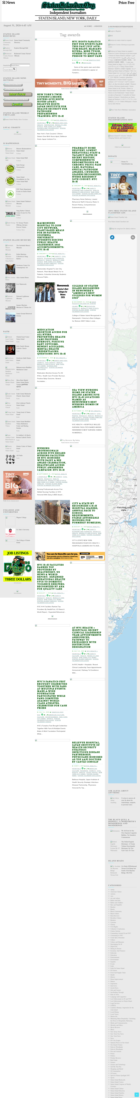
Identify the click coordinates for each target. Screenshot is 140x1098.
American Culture (56, 715)
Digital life (113, 946)
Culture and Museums (117, 942)
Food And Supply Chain (118, 973)
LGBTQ (113, 1005)
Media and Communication (118, 1023)
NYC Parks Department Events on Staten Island (23, 190)
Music (112, 1029)
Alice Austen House (22, 277)
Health (40, 125)
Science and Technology (48, 128)
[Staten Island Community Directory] (8, 42)
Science (112, 1062)
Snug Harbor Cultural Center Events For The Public (23, 213)
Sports (50, 718)
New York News (115, 1036)
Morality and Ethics (81, 192)
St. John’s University (22, 529)
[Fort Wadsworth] (10, 288)
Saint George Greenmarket (20, 166)
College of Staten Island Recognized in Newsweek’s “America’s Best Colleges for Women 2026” (87, 292)
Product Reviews (115, 1058)
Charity (92, 188)
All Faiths (19, 455)
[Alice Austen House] (10, 278)
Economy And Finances (82, 190)
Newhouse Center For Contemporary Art (23, 266)
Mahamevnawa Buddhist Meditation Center (24, 368)
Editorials (113, 953)
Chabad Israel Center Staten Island (22, 338)
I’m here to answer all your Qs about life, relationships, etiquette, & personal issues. (128, 801)
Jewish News (114, 988)
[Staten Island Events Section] (13, 89)
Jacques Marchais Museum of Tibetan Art (23, 306)
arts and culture (115, 898)
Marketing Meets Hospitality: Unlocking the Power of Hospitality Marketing (122, 1020)
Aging (112, 889)
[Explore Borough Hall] (8, 49)
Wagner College (21, 517)
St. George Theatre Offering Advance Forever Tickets (22, 225)
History (112, 977)
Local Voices (92, 772)
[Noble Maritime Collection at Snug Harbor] (10, 257)
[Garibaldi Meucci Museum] (10, 247)
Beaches (112, 907)
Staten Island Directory (117, 1091)
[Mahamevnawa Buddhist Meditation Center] (10, 371)
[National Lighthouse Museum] (10, 298)
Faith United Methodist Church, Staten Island (23, 395)
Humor (112, 981)
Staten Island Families (91, 193)
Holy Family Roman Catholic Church (22, 347)
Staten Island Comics (116, 1082)
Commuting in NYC (116, 935)
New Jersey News (115, 1032)
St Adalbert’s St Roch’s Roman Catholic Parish (23, 436)
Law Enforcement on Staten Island (121, 1001)
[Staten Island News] (12, 84)
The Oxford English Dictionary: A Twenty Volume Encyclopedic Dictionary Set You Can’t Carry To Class (128, 846)
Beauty (112, 909)
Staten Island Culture (116, 1089)
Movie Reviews (115, 1027)
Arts (111, 896)
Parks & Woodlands (116, 1047)
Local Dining (114, 1012)
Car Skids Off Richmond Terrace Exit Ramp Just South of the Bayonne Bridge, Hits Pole (129, 869)
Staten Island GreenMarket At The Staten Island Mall (22, 179)
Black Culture (114, 914)
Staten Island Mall (22, 158)
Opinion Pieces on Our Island (119, 1043)
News (23, 230)
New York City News (52, 126)
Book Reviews (114, 916)
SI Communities (115, 1071)
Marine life (113, 1016)
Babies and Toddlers (116, 903)
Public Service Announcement (11, 501)
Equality (41, 260)
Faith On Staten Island (117, 968)
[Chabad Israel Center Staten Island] (10, 339)
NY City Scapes (115, 1040)
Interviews (113, 986)
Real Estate (113, 1060)
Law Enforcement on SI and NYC (120, 999)
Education (90, 306)
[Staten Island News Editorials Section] (15, 99)
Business (84, 770)
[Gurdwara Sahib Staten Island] (10, 360)
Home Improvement (116, 979)
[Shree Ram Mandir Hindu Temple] (10, 382)
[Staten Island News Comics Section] (17, 104)
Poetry (112, 1054)
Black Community (116, 911)
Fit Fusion (113, 970)
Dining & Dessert (115, 949)
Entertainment (51, 717)
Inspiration (49, 125)
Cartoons (113, 922)
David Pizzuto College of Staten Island (84, 304)
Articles (87, 63)
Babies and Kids (60, 123)
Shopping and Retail (116, 1069)
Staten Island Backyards (117, 1080)
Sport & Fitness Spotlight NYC (120, 1075)
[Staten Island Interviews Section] (17, 94)
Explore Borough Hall (21, 48)
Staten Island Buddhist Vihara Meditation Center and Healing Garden (23, 424)
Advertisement (17, 134)
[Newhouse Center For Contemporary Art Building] (10, 269)
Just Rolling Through (117, 992)
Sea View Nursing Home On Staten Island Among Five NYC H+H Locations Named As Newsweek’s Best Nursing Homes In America (86, 398)
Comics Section (115, 931)
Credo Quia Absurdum (117, 938)
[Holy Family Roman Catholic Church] (10, 350)
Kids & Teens (114, 994)
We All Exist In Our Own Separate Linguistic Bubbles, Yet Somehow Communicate (129, 834)
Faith (17, 342)
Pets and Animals (115, 1051)
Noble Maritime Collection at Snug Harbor (22, 256)
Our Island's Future (116, 1045)
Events (112, 964)
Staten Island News (80, 310)
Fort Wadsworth (21, 284)
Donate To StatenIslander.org (127, 163)
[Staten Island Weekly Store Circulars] (15, 119)
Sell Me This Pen (115, 1067)
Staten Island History (116, 1095)
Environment (114, 959)
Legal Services (115, 1003)
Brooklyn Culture (115, 918)
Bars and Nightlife (116, 905)
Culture (18, 153)
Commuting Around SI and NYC (120, 933)
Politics (112, 1056)
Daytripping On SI (116, 944)
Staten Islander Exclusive (83, 195)
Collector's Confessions (117, 929)
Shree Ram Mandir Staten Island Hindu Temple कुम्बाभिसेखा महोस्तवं (22, 383)
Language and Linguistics (118, 997)
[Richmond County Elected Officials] (8, 55)
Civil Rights (50, 362)
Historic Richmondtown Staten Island (23, 150)
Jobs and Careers (115, 990)
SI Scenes (113, 1073)
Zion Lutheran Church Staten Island (23, 404)
